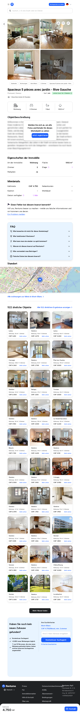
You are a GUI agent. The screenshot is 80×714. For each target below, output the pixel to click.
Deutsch (9, 690)
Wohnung (34, 163)
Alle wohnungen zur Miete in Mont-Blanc (25, 296)
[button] (71, 93)
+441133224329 (67, 696)
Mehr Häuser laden (40, 611)
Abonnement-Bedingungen (47, 695)
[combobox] (40, 10)
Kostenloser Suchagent (56, 640)
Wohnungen (23, 83)
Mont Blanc (34, 83)
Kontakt (72, 709)
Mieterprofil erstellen (46, 703)
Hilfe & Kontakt (28, 697)
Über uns (25, 701)
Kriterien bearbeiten (48, 644)
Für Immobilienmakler (29, 692)
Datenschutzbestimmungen (53, 686)
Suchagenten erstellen (57, 4)
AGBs (44, 690)
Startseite (14, 83)
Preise (24, 686)
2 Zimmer (43, 83)
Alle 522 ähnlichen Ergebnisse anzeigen (53, 307)
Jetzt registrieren (40, 135)
